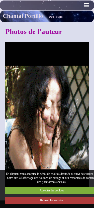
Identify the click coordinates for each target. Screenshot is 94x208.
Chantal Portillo (23, 16)
